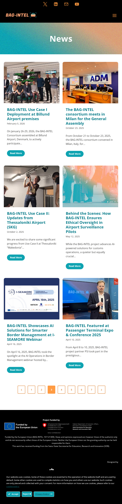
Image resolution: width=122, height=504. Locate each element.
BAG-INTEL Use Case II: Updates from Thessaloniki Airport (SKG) (28, 220)
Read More (17, 153)
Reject (26, 494)
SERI (106, 446)
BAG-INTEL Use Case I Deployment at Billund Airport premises (28, 114)
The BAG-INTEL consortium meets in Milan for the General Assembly (86, 116)
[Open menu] (114, 15)
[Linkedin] (55, 4)
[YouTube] (77, 4)
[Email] (66, 4)
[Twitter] (45, 4)
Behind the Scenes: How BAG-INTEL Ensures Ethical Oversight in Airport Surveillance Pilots (88, 222)
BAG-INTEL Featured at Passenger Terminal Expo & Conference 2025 (89, 330)
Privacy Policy (42, 494)
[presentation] (31, 83)
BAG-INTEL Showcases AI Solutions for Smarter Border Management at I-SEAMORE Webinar (31, 332)
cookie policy (12, 486)
